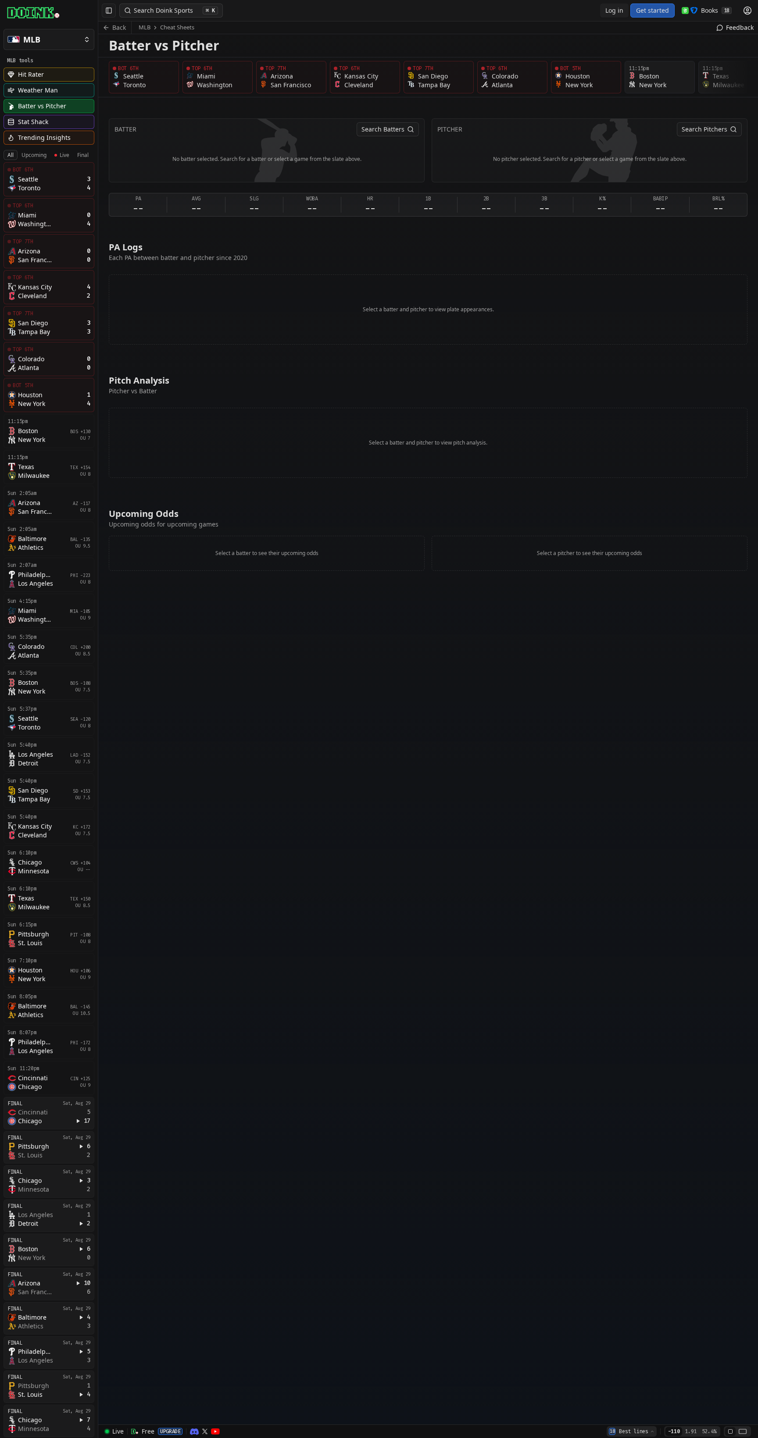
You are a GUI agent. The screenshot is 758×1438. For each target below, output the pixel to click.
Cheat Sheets (177, 27)
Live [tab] (64, 155)
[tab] (730, 1431)
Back (119, 27)
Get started (652, 10)
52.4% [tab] (709, 1431)
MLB (144, 27)
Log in (614, 10)
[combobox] (632, 1431)
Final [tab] (83, 155)
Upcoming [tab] (33, 155)
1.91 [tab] (691, 1431)
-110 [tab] (674, 1431)
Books (715, 10)
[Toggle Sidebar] (97, 719)
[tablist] (48, 155)
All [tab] (10, 155)
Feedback (740, 27)
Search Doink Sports (174, 10)
